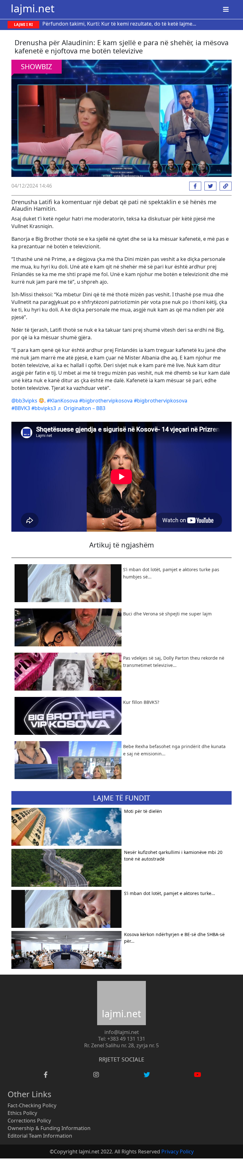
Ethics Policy (22, 1113)
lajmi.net (32, 8)
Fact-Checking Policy (32, 1105)
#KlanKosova (62, 400)
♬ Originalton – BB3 (81, 408)
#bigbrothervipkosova (106, 400)
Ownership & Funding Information (49, 1128)
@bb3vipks (24, 400)
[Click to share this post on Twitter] (208, 186)
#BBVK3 (20, 408)
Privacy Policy (177, 1151)
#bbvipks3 (43, 408)
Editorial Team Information (40, 1135)
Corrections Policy (29, 1120)
